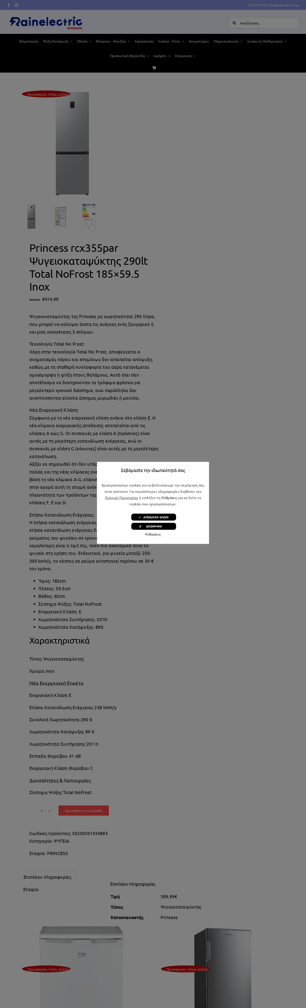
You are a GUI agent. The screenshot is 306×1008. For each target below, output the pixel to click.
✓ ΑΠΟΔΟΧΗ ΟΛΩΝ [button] (153, 517)
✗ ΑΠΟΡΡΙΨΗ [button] (153, 526)
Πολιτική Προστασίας (121, 497)
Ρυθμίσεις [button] (169, 497)
